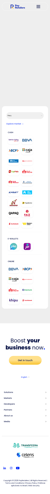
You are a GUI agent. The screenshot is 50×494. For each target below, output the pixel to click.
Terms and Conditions (14, 483)
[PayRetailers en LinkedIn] (4, 468)
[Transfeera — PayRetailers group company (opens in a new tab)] (25, 446)
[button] (45, 392)
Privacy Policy (31, 483)
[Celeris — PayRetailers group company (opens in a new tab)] (25, 456)
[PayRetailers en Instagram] (11, 468)
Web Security (34, 485)
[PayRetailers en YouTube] (17, 468)
